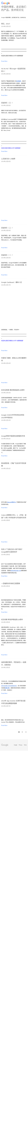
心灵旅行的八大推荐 (8, 159)
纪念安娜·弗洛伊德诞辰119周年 (12, 619)
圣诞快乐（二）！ (7, 228)
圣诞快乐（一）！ (7, 255)
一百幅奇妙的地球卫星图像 (10, 583)
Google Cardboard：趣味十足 (11, 282)
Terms (25, 745)
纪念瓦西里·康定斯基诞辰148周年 (13, 390)
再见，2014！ (6, 24)
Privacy (21, 745)
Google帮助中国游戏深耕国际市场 (13, 436)
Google (15, 745)
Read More (4, 61)
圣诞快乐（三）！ (7, 103)
